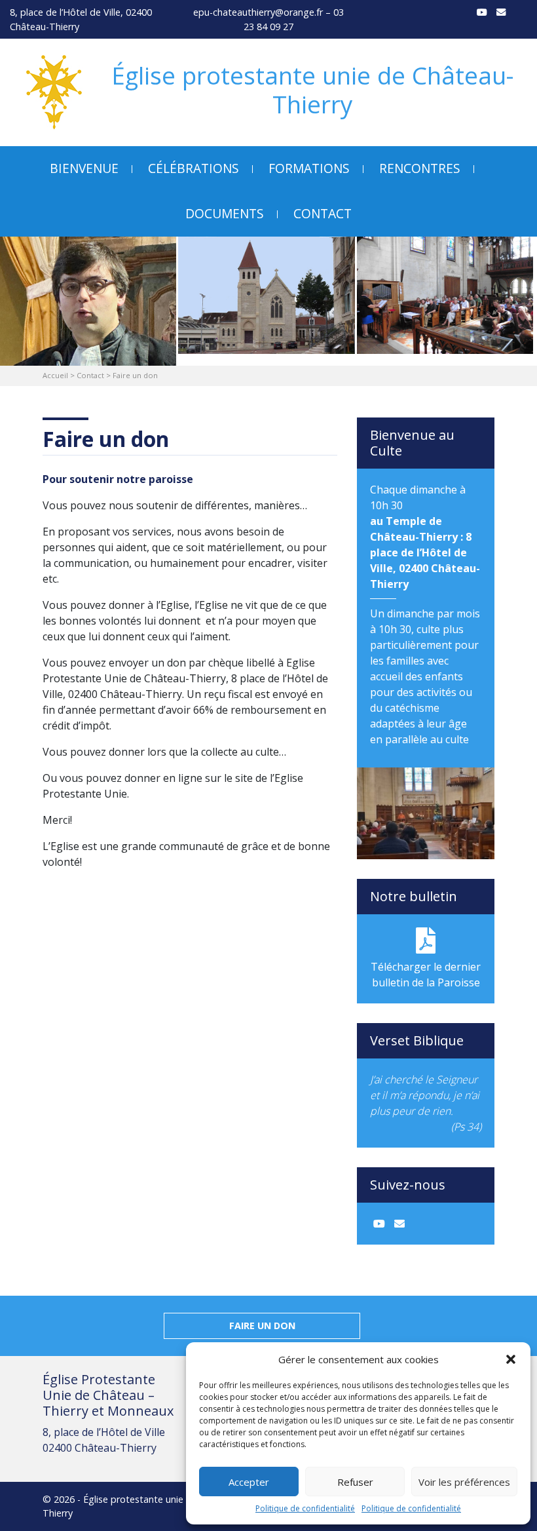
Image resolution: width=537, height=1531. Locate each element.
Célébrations (193, 168)
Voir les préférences (464, 1481)
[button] (510, 1359)
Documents (224, 213)
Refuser (355, 1481)
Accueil (55, 375)
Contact (322, 213)
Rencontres (419, 168)
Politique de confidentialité (305, 1508)
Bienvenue (84, 168)
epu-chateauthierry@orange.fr (258, 12)
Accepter (249, 1481)
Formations (309, 168)
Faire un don (262, 1325)
